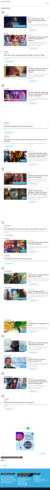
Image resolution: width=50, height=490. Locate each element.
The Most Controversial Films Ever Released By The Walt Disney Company (38, 70)
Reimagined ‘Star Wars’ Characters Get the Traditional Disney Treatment (38, 38)
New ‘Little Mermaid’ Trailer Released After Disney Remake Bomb (37, 20)
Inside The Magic (23, 484)
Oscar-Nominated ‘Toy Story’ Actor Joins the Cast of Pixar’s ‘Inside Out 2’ (25, 229)
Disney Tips (21, 481)
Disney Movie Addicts (24, 479)
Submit (4, 465)
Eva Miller (30, 273)
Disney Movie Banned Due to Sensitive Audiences (18, 126)
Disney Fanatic (22, 478)
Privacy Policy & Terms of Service (41, 481)
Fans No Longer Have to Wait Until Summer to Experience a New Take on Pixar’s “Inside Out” (38, 94)
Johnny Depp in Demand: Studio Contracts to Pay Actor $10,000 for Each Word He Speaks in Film (38, 155)
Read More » (34, 30)
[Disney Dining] (5, 3)
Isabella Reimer (31, 378)
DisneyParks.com (7, 482)
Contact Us (37, 476)
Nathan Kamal (31, 17)
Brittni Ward (7, 124)
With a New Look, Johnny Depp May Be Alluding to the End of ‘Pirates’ (24, 55)
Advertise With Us (39, 479)
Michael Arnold (31, 35)
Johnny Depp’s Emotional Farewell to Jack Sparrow (19, 402)
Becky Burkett (31, 66)
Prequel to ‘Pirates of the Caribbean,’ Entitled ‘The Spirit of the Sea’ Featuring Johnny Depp (37, 192)
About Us (37, 478)
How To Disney (22, 482)
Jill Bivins (6, 400)
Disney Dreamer (22, 483)
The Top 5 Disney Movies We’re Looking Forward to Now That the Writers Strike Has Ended (38, 381)
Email (3, 460)
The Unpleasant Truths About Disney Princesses (18, 258)
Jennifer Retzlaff (31, 289)
